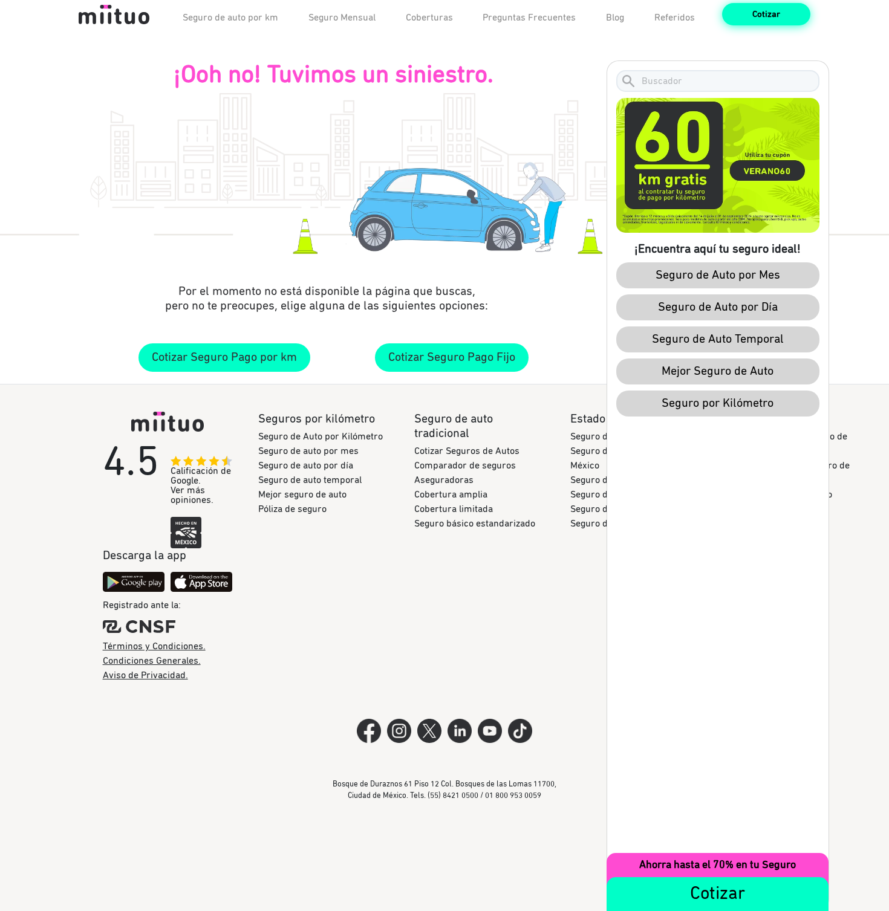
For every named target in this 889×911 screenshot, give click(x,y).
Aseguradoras (444, 480)
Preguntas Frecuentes (529, 17)
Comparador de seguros (465, 465)
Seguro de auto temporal (310, 480)
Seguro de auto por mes (308, 451)
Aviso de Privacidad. (145, 675)
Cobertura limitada (453, 509)
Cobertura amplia (450, 494)
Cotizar (766, 14)
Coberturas (429, 17)
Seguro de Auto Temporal (717, 339)
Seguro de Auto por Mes (717, 275)
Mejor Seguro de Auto (717, 371)
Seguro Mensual (342, 17)
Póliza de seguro (292, 509)
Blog (615, 17)
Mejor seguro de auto (302, 494)
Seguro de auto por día (305, 465)
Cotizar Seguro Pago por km (224, 357)
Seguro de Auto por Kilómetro (320, 436)
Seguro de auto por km (230, 17)
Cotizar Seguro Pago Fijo (451, 357)
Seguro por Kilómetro (717, 403)
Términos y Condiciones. (154, 646)
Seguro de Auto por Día (717, 307)
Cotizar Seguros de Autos (466, 451)
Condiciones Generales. (152, 661)
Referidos (674, 17)
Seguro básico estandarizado (474, 523)
